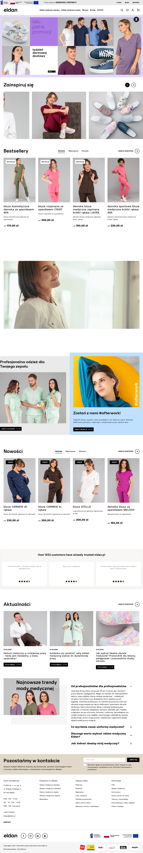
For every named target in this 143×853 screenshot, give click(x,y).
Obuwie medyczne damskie (50, 788)
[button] (122, 10)
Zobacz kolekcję (81, 429)
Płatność (79, 785)
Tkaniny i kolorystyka (119, 799)
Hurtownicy (115, 792)
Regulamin (80, 792)
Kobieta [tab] (61, 151)
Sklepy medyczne (118, 788)
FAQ (113, 785)
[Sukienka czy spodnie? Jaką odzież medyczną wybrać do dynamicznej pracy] (71, 639)
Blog (127, 2)
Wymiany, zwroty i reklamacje (87, 806)
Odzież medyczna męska (70, 10)
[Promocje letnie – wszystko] (71, 46)
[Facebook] (23, 835)
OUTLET (100, 10)
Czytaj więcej (10, 664)
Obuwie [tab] (85, 151)
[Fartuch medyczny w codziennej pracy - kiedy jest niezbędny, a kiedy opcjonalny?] (25, 639)
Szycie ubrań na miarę (120, 796)
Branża (93, 10)
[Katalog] (31, 115)
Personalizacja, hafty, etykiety (123, 803)
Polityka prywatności (84, 799)
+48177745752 (9, 812)
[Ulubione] (127, 10)
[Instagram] (30, 835)
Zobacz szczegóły (8, 429)
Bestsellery (44, 799)
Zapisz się (133, 760)
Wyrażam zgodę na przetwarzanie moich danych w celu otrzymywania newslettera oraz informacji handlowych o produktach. (110, 767)
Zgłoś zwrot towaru (83, 803)
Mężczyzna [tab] (73, 151)
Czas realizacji (81, 796)
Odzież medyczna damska (50, 10)
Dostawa (79, 788)
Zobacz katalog (117, 806)
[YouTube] (45, 835)
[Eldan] (14, 10)
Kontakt (135, 2)
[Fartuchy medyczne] (87, 115)
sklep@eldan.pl (9, 816)
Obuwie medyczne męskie (50, 796)
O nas (119, 2)
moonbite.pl (21, 849)
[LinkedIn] (37, 835)
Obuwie (85, 10)
